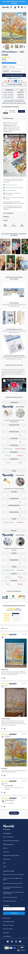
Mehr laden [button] (14, 813)
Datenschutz (6, 859)
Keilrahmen (6, 71)
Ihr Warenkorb (7, 936)
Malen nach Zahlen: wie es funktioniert (13, 874)
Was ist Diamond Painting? (10, 897)
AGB (4, 862)
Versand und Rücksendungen (11, 840)
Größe (4, 67)
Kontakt (5, 848)
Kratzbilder (6, 932)
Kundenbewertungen (8, 921)
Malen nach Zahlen (8, 925)
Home (4, 866)
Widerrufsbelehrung (8, 844)
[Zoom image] (14, 28)
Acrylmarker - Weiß (13, 110)
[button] (5, 57)
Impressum (6, 851)
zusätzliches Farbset (8, 203)
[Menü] (25, 7)
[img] (8, 634)
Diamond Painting (8, 929)
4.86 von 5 (18, 608)
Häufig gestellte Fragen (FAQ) (11, 855)
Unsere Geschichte (8, 837)
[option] (7, 47)
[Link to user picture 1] (16, 653)
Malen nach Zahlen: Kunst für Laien (12, 883)
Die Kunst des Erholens (9, 901)
